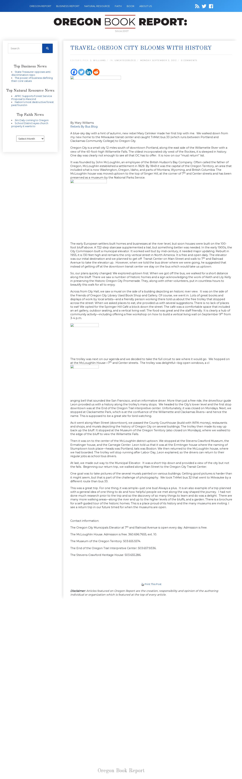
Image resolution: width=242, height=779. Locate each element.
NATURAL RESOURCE (97, 6)
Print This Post (153, 584)
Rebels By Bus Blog (84, 126)
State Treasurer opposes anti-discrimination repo (31, 73)
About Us (145, 6)
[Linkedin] (88, 72)
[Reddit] (96, 72)
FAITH (118, 6)
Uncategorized (125, 60)
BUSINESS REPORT (67, 6)
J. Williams (98, 60)
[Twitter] (81, 72)
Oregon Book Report (121, 771)
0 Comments (189, 60)
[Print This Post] (142, 584)
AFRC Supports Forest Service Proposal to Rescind (31, 97)
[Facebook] (74, 72)
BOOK (130, 6)
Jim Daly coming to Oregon (32, 120)
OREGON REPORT (40, 6)
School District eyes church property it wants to (29, 125)
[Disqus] (151, 648)
